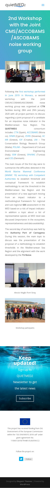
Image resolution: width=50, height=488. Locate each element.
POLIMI (16, 147)
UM (35, 139)
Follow (28, 459)
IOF (20, 139)
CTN (16, 132)
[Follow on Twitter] (21, 459)
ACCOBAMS (32, 132)
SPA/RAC (31, 154)
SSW (14, 154)
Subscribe (25, 398)
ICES (11, 158)
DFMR (12, 136)
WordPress (25, 484)
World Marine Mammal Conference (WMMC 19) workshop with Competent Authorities (25, 175)
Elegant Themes (24, 481)
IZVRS (28, 136)
